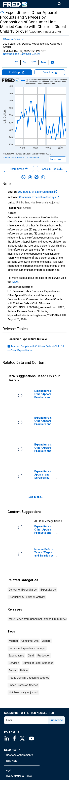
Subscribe (56, 720)
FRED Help (11, 760)
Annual (12, 670)
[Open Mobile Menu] (64, 4)
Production (43, 655)
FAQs (15, 281)
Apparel (46, 640)
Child (31, 655)
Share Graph (17, 169)
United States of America (23, 685)
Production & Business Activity (27, 597)
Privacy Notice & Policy (18, 776)
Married (13, 640)
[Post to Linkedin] (43, 177)
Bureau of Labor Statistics (38, 663)
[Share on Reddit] (36, 177)
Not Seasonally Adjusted (23, 692)
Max (43, 62)
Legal (8, 770)
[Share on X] (23, 177)
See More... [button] (35, 496)
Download (49, 72)
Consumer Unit (30, 640)
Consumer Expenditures (23, 589)
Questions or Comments (19, 755)
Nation (24, 670)
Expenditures (48, 589)
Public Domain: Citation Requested (29, 677)
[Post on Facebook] (30, 177)
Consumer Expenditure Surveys (38, 197)
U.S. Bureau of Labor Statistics (36, 191)
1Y (16, 62)
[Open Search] (59, 4)
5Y (24, 62)
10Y (33, 62)
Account (50, 169)
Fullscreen (56, 159)
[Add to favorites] (2, 12)
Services (14, 663)
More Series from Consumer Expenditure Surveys (38, 619)
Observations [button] (12, 39)
